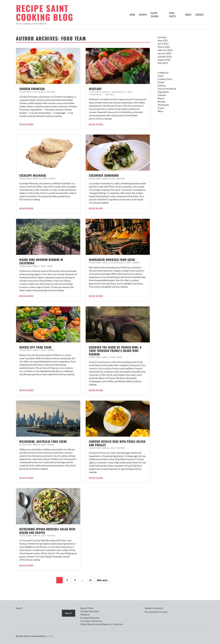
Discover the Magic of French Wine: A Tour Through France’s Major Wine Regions (115, 350)
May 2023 (163, 40)
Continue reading (53, 116)
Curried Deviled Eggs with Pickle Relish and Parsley (117, 443)
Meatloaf (95, 89)
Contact (200, 14)
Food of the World (167, 88)
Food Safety (172, 14)
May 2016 (163, 63)
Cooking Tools (165, 79)
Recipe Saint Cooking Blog (44, 12)
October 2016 (165, 56)
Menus (161, 98)
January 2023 (164, 53)
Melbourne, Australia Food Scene (43, 441)
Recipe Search (154, 14)
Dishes (51, 178)
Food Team (25, 92)
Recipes (143, 14)
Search (19, 608)
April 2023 (163, 43)
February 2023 (165, 50)
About (188, 14)
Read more (26, 124)
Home (132, 14)
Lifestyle (162, 95)
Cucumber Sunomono (104, 175)
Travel (136, 262)
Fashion (162, 85)
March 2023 (164, 46)
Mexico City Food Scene (35, 347)
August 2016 (164, 59)
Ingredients (95, 94)
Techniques (163, 104)
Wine (50, 266)
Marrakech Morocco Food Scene (112, 260)
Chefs (160, 75)
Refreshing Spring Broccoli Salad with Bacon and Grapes (47, 531)
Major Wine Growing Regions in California (41, 261)
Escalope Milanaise (32, 175)
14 (90, 580)
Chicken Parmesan (32, 89)
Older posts (102, 580)
